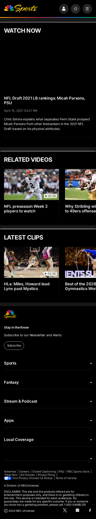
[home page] (21, 8)
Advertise (10, 471)
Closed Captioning (44, 471)
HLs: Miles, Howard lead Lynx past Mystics (27, 286)
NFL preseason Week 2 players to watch (26, 208)
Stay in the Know (16, 327)
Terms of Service (66, 478)
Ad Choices (27, 474)
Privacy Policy (46, 474)
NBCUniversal (30, 485)
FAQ (61, 471)
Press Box (11, 474)
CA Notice (46, 478)
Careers (24, 471)
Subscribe (14, 345)
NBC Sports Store (78, 471)
